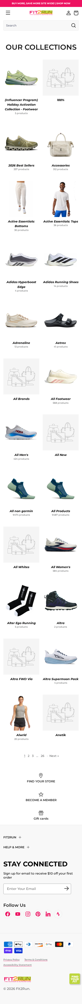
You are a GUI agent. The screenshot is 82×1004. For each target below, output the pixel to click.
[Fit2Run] (41, 12)
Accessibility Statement (17, 964)
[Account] (68, 12)
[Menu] (8, 12)
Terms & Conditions (36, 959)
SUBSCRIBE (66, 889)
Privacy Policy (11, 959)
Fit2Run (22, 989)
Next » (54, 756)
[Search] (17, 12)
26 (42, 756)
